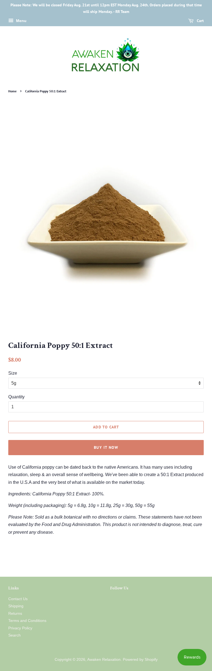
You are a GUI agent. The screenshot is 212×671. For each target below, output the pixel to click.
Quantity (16, 396)
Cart (200, 20)
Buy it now (106, 447)
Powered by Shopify (140, 659)
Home (12, 91)
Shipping (15, 606)
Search (14, 635)
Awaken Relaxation (104, 659)
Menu (20, 20)
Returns (15, 613)
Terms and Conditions (27, 621)
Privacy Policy (20, 628)
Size (12, 373)
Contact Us (18, 599)
